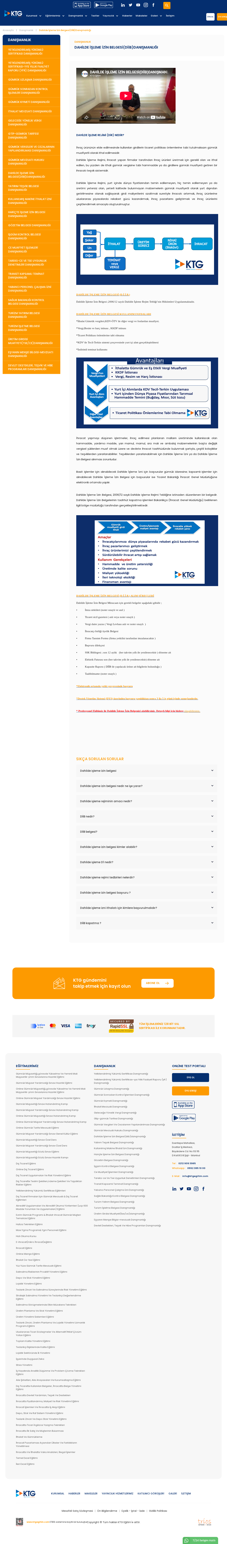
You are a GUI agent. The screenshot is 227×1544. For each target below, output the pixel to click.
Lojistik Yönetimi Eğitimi (29, 1283)
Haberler (127, 15)
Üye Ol (210, 16)
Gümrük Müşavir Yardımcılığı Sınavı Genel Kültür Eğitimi (47, 1133)
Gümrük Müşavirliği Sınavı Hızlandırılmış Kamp (42, 1104)
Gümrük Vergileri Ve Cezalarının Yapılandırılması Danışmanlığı (129, 1124)
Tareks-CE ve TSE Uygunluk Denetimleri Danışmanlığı (27, 262)
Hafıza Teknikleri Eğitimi (29, 1224)
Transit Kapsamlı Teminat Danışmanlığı (26, 275)
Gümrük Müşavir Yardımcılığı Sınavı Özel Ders (41, 1145)
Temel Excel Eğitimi (27, 1458)
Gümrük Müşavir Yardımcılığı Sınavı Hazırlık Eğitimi (44, 1083)
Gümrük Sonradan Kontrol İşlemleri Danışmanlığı (28, 91)
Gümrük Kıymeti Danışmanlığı (29, 102)
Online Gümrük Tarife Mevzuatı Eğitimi (37, 1127)
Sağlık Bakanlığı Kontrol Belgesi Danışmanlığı (26, 302)
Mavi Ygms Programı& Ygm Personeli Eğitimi (41, 1230)
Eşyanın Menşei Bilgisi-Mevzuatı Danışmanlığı (30, 354)
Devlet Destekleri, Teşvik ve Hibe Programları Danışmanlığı (30, 367)
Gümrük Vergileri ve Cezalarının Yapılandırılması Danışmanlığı (31, 148)
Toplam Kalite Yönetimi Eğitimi (33, 1341)
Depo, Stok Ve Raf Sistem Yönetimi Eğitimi (39, 1413)
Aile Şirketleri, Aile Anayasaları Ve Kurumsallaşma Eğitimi (48, 1380)
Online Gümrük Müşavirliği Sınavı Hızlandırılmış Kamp (46, 1116)
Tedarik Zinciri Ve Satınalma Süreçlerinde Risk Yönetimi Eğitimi (51, 1289)
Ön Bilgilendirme (107, 1511)
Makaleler (141, 15)
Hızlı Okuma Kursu (26, 1236)
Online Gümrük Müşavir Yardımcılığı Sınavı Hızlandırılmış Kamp (51, 1122)
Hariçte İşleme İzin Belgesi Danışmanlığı (26, 214)
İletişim (170, 15)
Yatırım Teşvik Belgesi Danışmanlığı (23, 188)
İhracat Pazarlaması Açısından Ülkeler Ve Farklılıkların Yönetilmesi (46, 1444)
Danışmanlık (75, 15)
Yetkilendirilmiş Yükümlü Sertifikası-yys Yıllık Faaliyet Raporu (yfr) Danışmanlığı (130, 1081)
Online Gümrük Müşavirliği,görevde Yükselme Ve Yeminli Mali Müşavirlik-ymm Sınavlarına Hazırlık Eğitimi (50, 1090)
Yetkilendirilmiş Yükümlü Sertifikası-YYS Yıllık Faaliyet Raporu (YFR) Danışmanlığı (28, 66)
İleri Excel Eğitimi (25, 1464)
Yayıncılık (108, 15)
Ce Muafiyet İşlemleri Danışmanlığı (23, 249)
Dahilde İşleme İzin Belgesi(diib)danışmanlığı (120, 1136)
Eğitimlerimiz (52, 15)
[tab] (146, 770)
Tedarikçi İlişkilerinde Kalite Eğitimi (35, 1347)
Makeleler (91, 1493)
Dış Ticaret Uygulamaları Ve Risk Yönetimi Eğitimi (43, 1175)
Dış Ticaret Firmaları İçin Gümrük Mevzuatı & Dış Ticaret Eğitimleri (47, 1198)
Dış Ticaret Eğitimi (26, 1163)
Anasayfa (8, 30)
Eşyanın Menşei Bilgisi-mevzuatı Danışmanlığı (120, 1219)
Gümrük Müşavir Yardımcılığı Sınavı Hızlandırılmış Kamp (47, 1110)
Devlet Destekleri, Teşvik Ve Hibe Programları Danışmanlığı (127, 1225)
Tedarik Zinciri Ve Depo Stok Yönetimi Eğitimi (41, 1419)
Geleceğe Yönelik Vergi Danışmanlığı (24, 122)
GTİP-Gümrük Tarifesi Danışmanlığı (23, 135)
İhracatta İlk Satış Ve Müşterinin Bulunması (40, 1431)
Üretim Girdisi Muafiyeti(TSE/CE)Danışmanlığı (30, 341)
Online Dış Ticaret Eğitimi (30, 1169)
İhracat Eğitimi (24, 1248)
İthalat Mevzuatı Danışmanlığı (30, 111)
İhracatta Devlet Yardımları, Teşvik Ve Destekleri (43, 1395)
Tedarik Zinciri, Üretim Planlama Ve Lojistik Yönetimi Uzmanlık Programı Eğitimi (50, 1324)
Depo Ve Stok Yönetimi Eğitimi (33, 1277)
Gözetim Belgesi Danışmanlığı (29, 225)
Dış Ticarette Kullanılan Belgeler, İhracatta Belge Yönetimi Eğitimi (48, 1387)
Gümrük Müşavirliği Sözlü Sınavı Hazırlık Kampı (42, 1157)
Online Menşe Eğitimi (28, 1254)
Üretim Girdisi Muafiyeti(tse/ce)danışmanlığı (119, 1213)
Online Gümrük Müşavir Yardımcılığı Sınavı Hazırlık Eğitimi (48, 1098)
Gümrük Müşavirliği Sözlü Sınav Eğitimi (37, 1151)
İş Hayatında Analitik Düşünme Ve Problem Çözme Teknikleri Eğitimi (50, 1372)
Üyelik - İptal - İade (133, 1511)
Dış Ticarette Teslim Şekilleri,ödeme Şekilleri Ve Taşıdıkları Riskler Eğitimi (49, 1183)
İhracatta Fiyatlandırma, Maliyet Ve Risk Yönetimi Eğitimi (47, 1401)
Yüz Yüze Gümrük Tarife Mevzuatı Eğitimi (38, 1265)
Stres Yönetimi (24, 1365)
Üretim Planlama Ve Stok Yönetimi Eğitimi (39, 1310)
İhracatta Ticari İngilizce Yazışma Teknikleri (40, 1425)
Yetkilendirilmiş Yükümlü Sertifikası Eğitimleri (41, 1190)
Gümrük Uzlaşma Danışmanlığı (30, 79)
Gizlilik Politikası (158, 1511)
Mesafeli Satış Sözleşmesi (77, 1511)
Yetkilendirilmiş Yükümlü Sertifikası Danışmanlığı (25, 51)
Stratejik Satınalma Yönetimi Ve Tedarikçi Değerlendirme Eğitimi (48, 1297)
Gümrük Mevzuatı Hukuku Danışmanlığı (26, 161)
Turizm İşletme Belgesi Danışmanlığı (24, 328)
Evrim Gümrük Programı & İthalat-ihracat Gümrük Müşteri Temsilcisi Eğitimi (48, 1216)
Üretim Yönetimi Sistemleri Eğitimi (35, 1316)
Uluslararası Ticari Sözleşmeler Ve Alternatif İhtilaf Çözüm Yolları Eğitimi (48, 1333)
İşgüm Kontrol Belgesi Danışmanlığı (24, 236)
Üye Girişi (190, 1090)
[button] (146, 770)
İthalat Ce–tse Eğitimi (28, 1260)
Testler (95, 15)
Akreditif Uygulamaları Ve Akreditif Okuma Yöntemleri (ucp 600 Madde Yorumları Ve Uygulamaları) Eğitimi (52, 1207)
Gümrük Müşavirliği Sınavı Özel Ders (36, 1139)
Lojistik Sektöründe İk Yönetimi (33, 1353)
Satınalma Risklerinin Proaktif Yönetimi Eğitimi (41, 1271)
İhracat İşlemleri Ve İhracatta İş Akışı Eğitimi (40, 1407)
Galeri (154, 15)
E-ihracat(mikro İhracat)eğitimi (34, 1242)
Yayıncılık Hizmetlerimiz (117, 1493)
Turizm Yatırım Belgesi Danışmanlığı (24, 315)
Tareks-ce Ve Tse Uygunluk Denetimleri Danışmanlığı (124, 1178)
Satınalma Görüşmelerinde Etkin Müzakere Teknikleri (46, 1304)
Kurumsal (31, 15)
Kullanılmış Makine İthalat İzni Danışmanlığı (30, 201)
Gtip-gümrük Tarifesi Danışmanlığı (113, 1118)
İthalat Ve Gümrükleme (29, 1437)
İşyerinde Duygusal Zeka (30, 1359)
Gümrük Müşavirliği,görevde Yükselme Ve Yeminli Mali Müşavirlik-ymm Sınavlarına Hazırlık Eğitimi (46, 1075)
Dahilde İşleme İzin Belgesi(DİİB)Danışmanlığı (26, 175)
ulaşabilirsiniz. (192, 711)
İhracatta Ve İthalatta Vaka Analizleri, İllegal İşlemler (45, 1452)
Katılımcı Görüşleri (151, 1493)
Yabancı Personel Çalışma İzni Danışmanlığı (29, 289)
